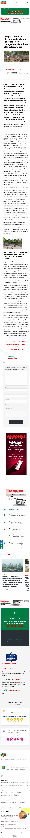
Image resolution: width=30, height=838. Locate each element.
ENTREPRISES (4, 780)
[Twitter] (1, 543)
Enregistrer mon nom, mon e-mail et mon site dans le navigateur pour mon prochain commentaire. (15, 407)
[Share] (1, 548)
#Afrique (12, 67)
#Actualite (6, 67)
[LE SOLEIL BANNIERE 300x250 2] (16, 497)
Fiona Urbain (14, 72)
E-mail (6, 393)
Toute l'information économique (12, 3)
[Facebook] (1, 541)
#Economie (11, 346)
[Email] (1, 545)
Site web (7, 399)
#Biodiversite (20, 67)
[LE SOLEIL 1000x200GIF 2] (15, 20)
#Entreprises (11, 574)
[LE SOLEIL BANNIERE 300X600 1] (16, 454)
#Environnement (19, 346)
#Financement (13, 349)
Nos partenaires (11, 765)
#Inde (17, 574)
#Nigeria (4, 574)
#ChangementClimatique (10, 69)
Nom (6, 387)
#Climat (20, 69)
